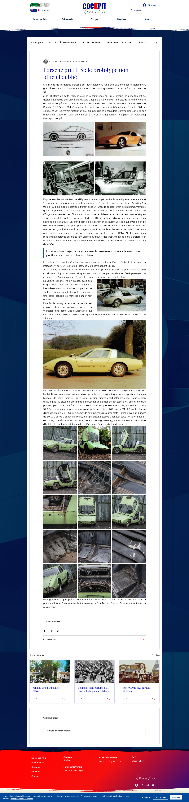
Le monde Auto (38, 758)
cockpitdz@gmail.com (110, 761)
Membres (36, 771)
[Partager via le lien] (65, 631)
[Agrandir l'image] (68, 139)
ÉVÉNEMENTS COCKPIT (120, 42)
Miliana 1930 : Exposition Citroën (46, 689)
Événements (37, 762)
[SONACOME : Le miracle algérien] (139, 671)
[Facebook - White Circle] (136, 785)
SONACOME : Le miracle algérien (136, 689)
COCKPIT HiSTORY (92, 42)
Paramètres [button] (145, 797)
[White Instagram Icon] (147, 785)
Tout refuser (160, 797)
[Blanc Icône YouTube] (153, 785)
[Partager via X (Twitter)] (51, 631)
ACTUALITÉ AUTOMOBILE (62, 42)
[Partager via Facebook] (44, 631)
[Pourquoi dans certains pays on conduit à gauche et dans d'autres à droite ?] (95, 671)
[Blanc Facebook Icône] (142, 785)
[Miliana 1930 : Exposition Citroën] (50, 671)
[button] (156, 42)
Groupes (35, 767)
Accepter (176, 797)
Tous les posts (36, 42)
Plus (141, 42)
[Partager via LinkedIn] (58, 631)
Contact (35, 776)
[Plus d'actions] (144, 61)
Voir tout (156, 655)
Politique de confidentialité (22, 798)
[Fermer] (185, 797)
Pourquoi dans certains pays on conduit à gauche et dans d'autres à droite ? (93, 689)
